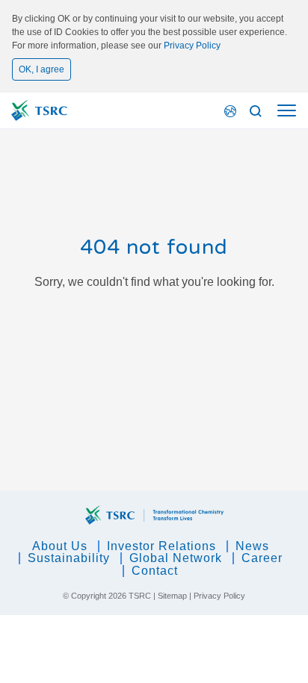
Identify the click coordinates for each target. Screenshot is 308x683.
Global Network (175, 558)
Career (262, 558)
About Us (59, 546)
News (252, 546)
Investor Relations (161, 546)
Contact (155, 570)
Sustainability (69, 558)
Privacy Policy (192, 45)
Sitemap (172, 595)
